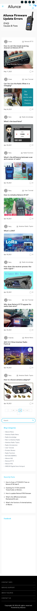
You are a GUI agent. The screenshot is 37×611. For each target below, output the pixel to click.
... (9, 410)
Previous (4, 25)
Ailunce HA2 (9, 458)
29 (16, 410)
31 (23, 410)
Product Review (10, 450)
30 (20, 410)
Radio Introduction (11, 445)
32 (27, 410)
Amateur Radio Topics (25, 226)
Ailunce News (28, 337)
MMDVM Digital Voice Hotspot (15, 466)
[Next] (18, 413)
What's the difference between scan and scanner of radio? (18, 158)
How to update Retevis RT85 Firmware (18, 493)
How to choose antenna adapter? (17, 380)
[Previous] (6, 410)
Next (32, 25)
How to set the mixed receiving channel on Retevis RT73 (16, 47)
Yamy (9, 117)
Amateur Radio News (12, 434)
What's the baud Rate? (13, 121)
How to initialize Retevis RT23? (16, 195)
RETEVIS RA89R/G (11, 456)
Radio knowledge (27, 117)
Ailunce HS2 (9, 463)
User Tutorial (28, 79)
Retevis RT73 (28, 41)
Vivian (10, 41)
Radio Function (28, 153)
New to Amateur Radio (12, 440)
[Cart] (34, 5)
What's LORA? (9, 231)
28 (13, 410)
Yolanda (10, 338)
